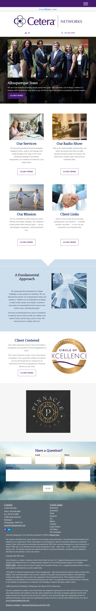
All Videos (54, 529)
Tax (51, 519)
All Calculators (55, 532)
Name (8, 455)
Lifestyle (53, 524)
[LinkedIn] (26, 33)
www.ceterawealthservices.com (17, 600)
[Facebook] (28, 33)
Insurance (53, 516)
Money (52, 521)
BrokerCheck (54, 535)
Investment (54, 511)
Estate (52, 513)
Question (9, 468)
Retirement (54, 508)
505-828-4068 (69, 33)
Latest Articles (55, 527)
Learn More (16, 96)
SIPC (14, 565)
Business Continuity (13, 605)
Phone (66, 455)
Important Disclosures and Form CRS (36, 605)
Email (37, 455)
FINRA (9, 565)
